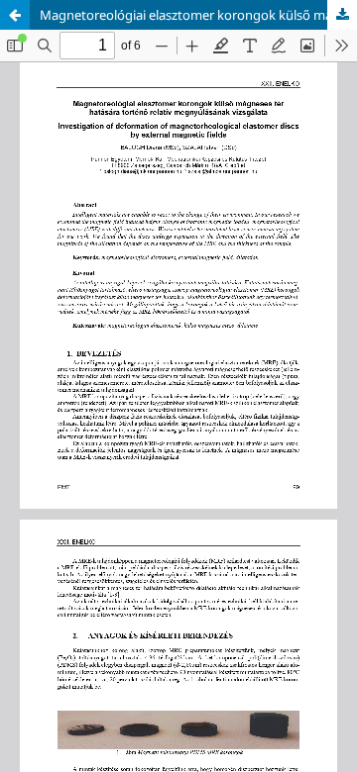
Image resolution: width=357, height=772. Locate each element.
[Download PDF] (342, 15)
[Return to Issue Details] (15, 15)
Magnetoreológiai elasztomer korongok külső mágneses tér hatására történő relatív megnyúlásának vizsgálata (198, 15)
